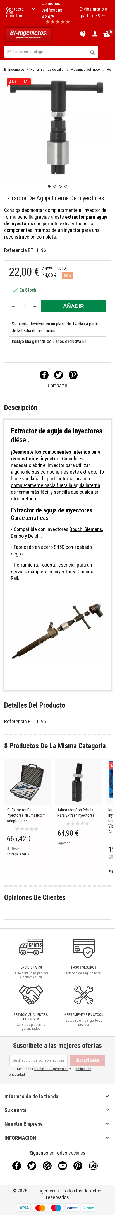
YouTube (62, 1165)
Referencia (15, 250)
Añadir (73, 306)
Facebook (16, 1165)
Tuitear (58, 375)
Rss (47, 1165)
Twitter (31, 1165)
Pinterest (73, 375)
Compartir (44, 375)
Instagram (93, 1165)
